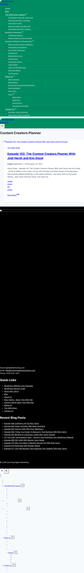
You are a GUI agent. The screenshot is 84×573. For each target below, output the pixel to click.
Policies (10, 553)
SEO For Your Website (14, 70)
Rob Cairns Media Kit (14, 88)
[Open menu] (2, 126)
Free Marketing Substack (15, 35)
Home (7, 9)
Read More (13, 195)
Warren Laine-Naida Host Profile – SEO (19, 26)
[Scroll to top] (2, 471)
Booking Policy (16, 97)
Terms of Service (17, 103)
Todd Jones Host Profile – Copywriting (19, 20)
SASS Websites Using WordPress (17, 47)
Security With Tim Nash (15, 23)
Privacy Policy (12, 91)
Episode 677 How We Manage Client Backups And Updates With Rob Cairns (35, 449)
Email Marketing (12, 53)
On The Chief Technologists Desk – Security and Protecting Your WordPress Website (38, 437)
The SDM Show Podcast (12, 486)
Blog (7, 11)
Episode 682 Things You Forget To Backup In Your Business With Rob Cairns (35, 432)
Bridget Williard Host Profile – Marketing (19, 29)
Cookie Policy (16, 100)
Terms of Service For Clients (20, 106)
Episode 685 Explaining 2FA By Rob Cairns (21, 423)
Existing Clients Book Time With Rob (19, 403)
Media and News (13, 82)
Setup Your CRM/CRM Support (17, 67)
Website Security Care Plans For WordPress (20, 44)
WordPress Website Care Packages (18, 386)
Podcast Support (13, 64)
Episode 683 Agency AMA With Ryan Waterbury (23, 429)
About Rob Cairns (11, 391)
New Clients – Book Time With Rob (18, 112)
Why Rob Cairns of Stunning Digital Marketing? (21, 85)
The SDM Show (13, 148)
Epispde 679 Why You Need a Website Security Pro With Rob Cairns (32, 443)
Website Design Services (15, 56)
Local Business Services (15, 62)
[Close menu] (0, 475)
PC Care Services (13, 73)
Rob (11, 164)
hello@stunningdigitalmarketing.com (20, 370)
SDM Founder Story (13, 79)
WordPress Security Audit (14, 389)
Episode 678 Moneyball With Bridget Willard (22, 446)
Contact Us (8, 411)
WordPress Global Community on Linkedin (20, 38)
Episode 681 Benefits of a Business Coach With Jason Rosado (29, 435)
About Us (8, 397)
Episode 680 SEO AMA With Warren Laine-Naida (24, 440)
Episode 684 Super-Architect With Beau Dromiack (24, 426)
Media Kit (8, 405)
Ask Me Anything (13, 59)
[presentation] (44, 141)
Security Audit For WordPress (16, 50)
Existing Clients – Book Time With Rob (19, 115)
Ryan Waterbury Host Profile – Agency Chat (20, 17)
